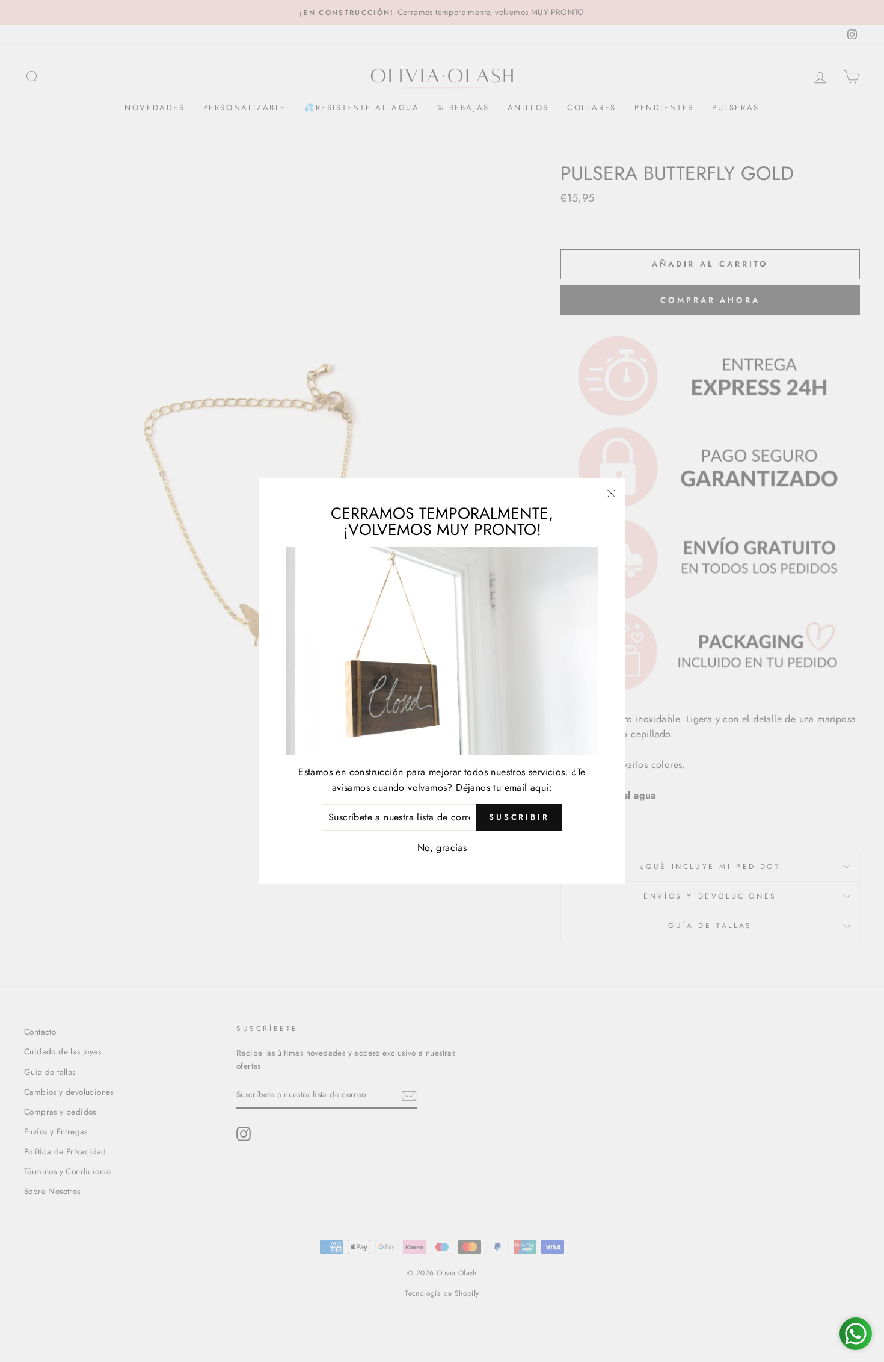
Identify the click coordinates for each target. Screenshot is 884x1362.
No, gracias (442, 848)
